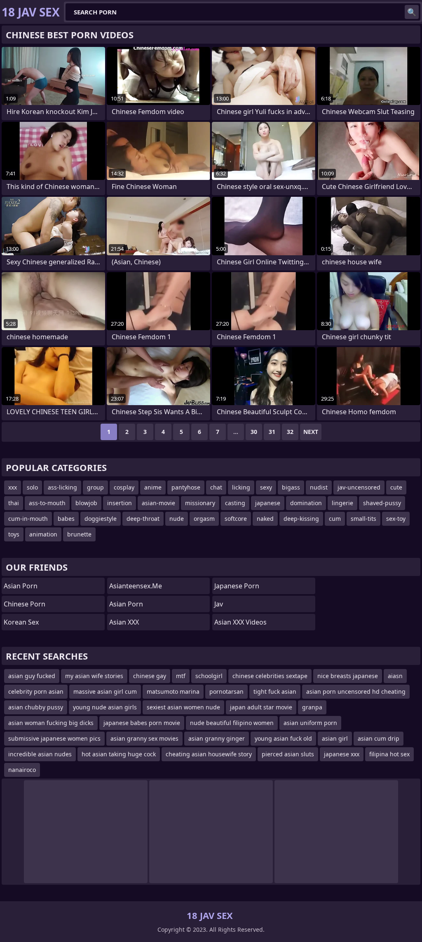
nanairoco (22, 770)
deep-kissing (301, 518)
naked (265, 518)
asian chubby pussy (35, 707)
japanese (267, 503)
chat (216, 487)
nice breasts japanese (347, 676)
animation (43, 534)
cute (396, 487)
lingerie (342, 503)
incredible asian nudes (40, 754)
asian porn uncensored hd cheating (356, 691)
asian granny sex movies (144, 738)
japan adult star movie (261, 707)
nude (176, 518)
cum (335, 518)
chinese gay (149, 676)
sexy (266, 487)
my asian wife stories (94, 676)
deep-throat (143, 518)
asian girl (335, 738)
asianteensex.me (135, 585)
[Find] (412, 12)
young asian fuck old (283, 738)
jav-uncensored (359, 487)
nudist (319, 487)
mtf (180, 676)
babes (66, 518)
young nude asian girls (105, 707)
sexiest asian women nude (183, 707)
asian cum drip (378, 738)
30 (254, 432)
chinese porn (24, 604)
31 (272, 432)
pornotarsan (226, 691)
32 (290, 432)
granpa (312, 707)
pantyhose (185, 487)
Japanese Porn (236, 585)
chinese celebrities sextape (269, 676)
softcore (236, 518)
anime (153, 487)
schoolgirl (209, 676)
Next (310, 432)
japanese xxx (341, 754)
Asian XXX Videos (240, 622)
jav (218, 604)
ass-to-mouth (47, 503)
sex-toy (396, 518)
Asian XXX (124, 622)
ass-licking (62, 487)
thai (13, 503)
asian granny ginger (216, 738)
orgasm (204, 518)
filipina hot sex (389, 754)
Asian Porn (21, 585)
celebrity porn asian (35, 691)
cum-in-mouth (28, 518)
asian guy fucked (31, 676)
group (95, 487)
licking (241, 487)
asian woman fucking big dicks (51, 723)
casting (235, 503)
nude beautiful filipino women (232, 723)
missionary (200, 503)
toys (13, 534)
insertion (119, 503)
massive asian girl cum (105, 691)
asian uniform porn (310, 723)
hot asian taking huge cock (119, 754)
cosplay (124, 487)
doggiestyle (100, 518)
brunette (79, 534)
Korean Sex (21, 622)
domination (306, 503)
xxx (12, 487)
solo (32, 487)
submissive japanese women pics (54, 738)
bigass (291, 487)
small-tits (363, 518)
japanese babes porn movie (141, 723)
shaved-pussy (382, 503)
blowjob (86, 503)
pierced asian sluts (288, 754)
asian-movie (158, 503)
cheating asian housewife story (209, 754)
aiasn (395, 676)
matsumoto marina (173, 691)
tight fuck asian (274, 691)
